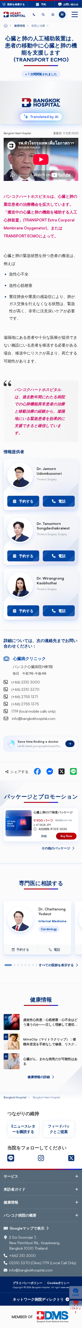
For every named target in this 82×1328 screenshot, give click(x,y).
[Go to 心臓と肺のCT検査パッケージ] (18, 824)
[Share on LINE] (73, 771)
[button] (34, 14)
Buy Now (66, 836)
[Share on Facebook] (37, 771)
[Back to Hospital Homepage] (6, 25)
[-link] (10, 1158)
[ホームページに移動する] (14, 14)
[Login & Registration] (53, 14)
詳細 (44, 836)
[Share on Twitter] (61, 771)
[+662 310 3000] (34, 14)
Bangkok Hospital (15, 1097)
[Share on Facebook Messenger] (49, 771)
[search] (43, 14)
